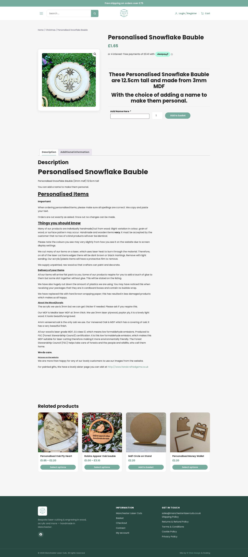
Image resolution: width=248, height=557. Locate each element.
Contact (120, 528)
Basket (120, 518)
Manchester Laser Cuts (129, 513)
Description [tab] (49, 152)
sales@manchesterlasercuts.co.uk (181, 513)
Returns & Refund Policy (175, 521)
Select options (58, 467)
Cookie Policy (169, 531)
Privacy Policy (169, 536)
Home (41, 30)
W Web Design (193, 553)
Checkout (121, 523)
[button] (94, 54)
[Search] (94, 13)
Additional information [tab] (74, 152)
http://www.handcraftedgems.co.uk (128, 367)
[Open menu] (41, 13)
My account (122, 533)
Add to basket (177, 115)
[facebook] (41, 534)
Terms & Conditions (173, 526)
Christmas (51, 30)
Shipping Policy (170, 516)
